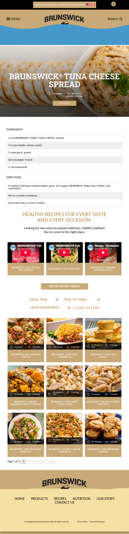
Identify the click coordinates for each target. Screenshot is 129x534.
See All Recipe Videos (64, 286)
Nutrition (81, 499)
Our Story (105, 499)
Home (20, 499)
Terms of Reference (97, 522)
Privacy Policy (82, 522)
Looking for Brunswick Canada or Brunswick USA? (59, 5)
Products (39, 499)
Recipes (60, 499)
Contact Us (64, 503)
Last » (53, 461)
